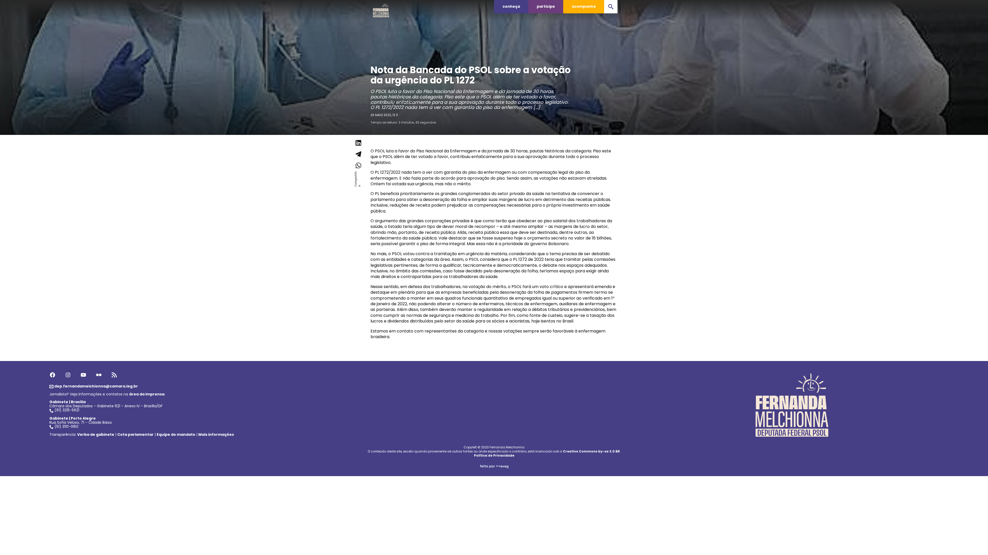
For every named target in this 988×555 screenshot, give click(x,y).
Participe (546, 6)
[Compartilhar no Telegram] (358, 154)
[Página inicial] (381, 9)
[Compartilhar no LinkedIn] (358, 143)
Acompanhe (584, 6)
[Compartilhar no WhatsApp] (358, 165)
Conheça (511, 6)
